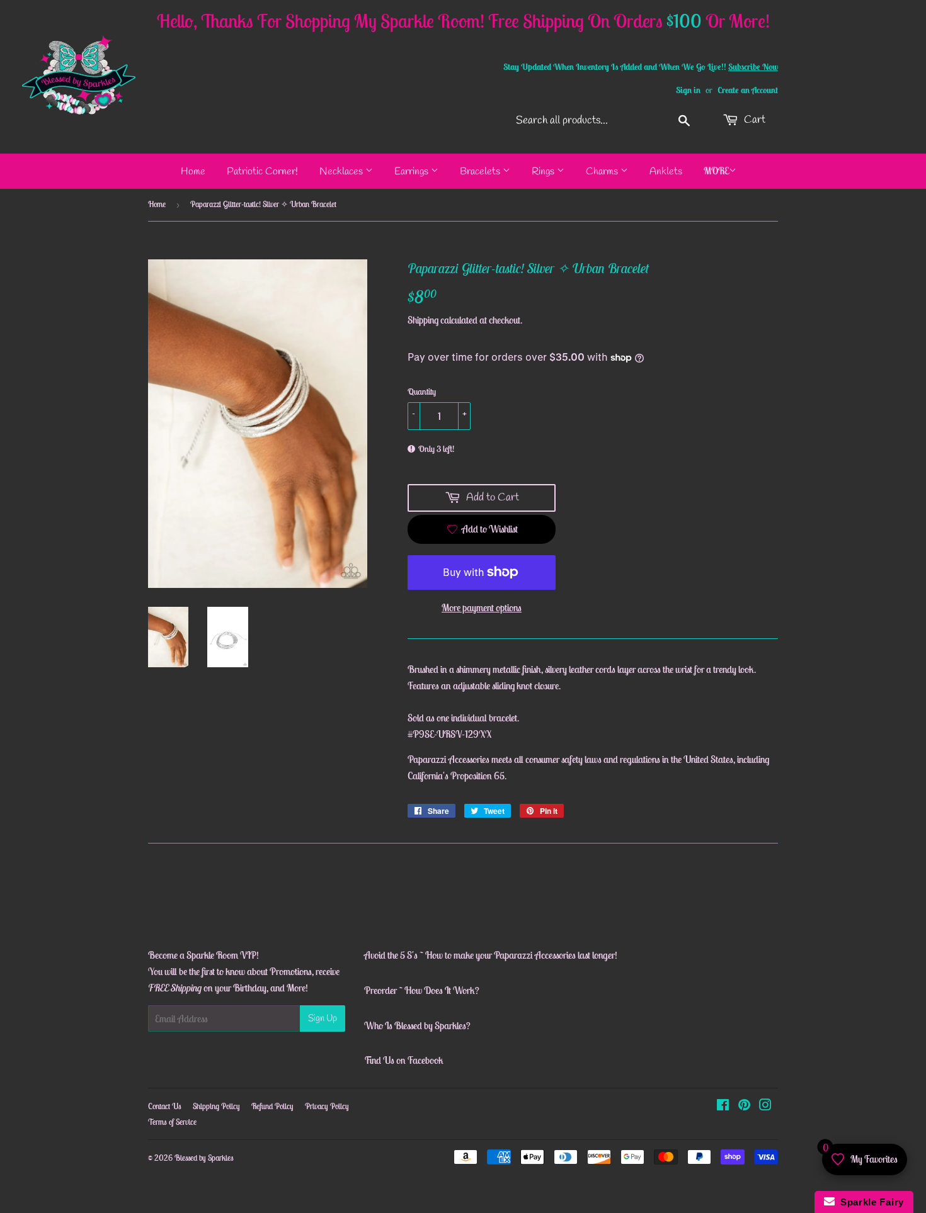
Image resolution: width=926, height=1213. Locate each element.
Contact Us (164, 1106)
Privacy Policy (327, 1106)
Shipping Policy (216, 1106)
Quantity (422, 391)
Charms (603, 171)
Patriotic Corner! (262, 171)
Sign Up (322, 1018)
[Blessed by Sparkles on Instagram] (765, 1106)
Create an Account (747, 90)
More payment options (482, 607)
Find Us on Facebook (403, 1060)
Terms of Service (172, 1122)
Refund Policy (272, 1106)
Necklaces (342, 171)
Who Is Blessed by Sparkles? (417, 1025)
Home (193, 171)
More (716, 170)
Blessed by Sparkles (204, 1158)
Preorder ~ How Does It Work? (421, 990)
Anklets (665, 171)
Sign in (688, 90)
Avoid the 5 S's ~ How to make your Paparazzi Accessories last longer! (490, 955)
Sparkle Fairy (870, 1202)
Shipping (423, 319)
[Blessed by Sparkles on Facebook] (722, 1106)
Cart (753, 120)
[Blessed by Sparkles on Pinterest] (744, 1106)
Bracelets (481, 171)
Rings (544, 171)
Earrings (412, 171)
